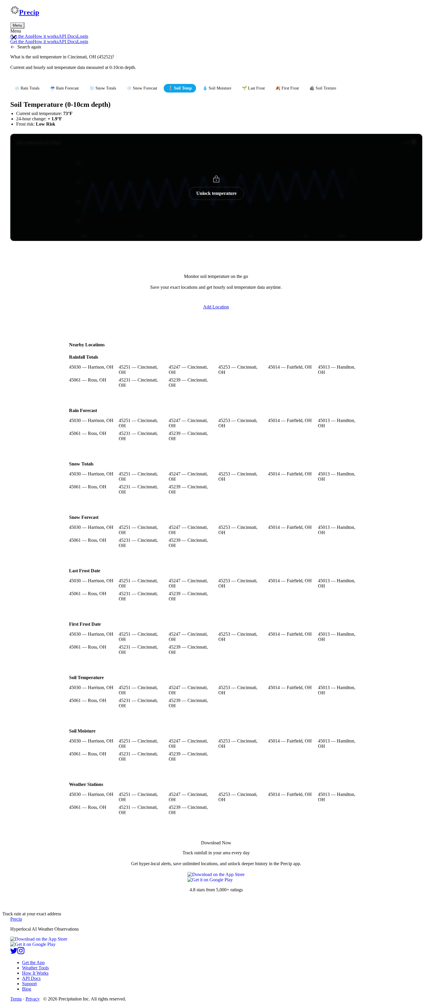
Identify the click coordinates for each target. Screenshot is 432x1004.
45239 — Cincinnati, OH (188, 382)
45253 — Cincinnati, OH (237, 370)
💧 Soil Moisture (216, 88)
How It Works (35, 973)
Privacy (33, 998)
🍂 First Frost (287, 88)
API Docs (67, 36)
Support (29, 983)
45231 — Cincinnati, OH (138, 382)
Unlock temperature (216, 193)
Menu (17, 25)
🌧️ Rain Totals (26, 88)
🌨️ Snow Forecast (142, 88)
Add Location (216, 306)
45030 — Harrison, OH (91, 367)
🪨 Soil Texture (322, 88)
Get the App (33, 962)
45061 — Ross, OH (87, 379)
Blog (26, 988)
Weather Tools (35, 967)
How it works (45, 36)
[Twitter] (13, 952)
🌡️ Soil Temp (180, 88)
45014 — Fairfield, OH (290, 367)
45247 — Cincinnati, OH (188, 370)
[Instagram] (20, 952)
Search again (29, 46)
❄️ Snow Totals (102, 88)
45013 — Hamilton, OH (336, 370)
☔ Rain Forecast (64, 88)
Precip (29, 12)
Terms (16, 998)
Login (82, 36)
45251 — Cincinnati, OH (138, 370)
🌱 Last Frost (253, 88)
